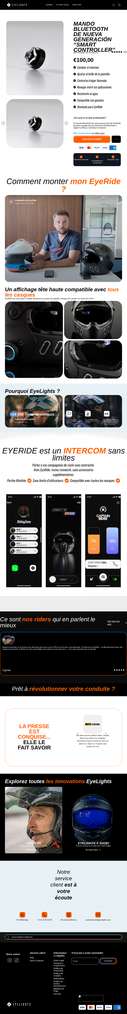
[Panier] (113, 5)
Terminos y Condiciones (59, 964)
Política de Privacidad (58, 969)
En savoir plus (32, 850)
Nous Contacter (37, 961)
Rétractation (59, 979)
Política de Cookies (58, 974)
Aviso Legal (59, 960)
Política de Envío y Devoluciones (60, 983)
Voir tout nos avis (113, 622)
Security (57, 994)
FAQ (32, 958)
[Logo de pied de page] (18, 1004)
